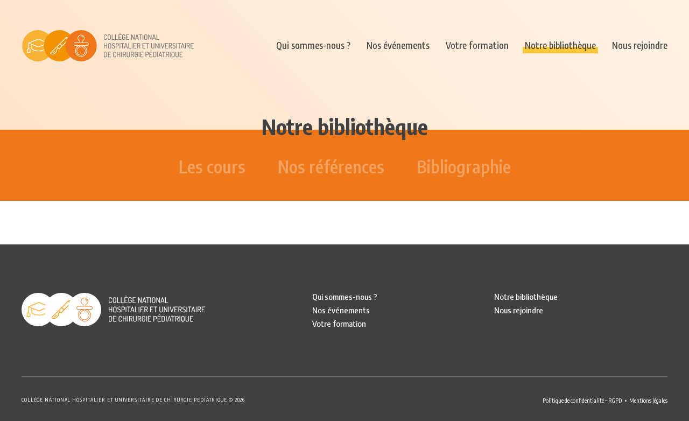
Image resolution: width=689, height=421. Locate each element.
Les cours (212, 166)
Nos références (331, 166)
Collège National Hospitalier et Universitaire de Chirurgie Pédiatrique (108, 45)
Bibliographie (464, 166)
